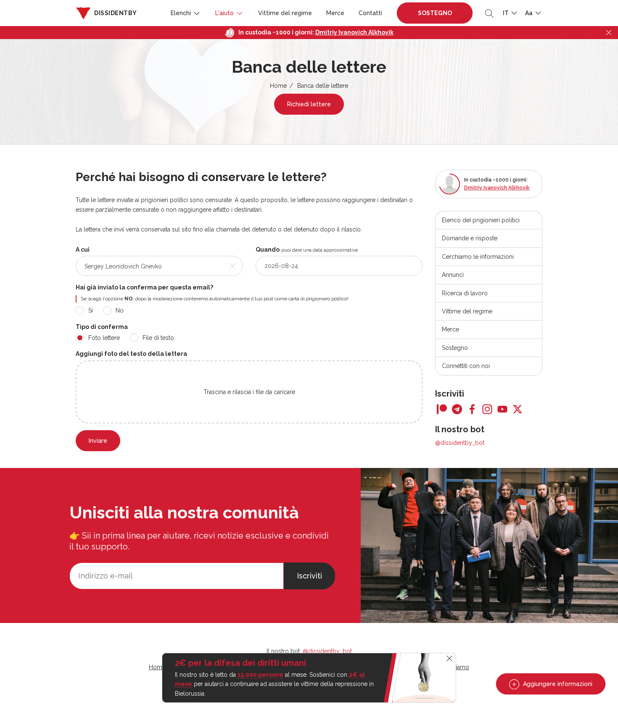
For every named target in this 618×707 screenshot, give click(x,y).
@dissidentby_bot (459, 442)
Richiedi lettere (309, 104)
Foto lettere (104, 337)
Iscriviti (309, 575)
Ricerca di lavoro (465, 293)
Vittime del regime (285, 13)
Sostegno (435, 13)
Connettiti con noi (466, 366)
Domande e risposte (469, 238)
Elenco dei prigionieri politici (481, 220)
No (120, 310)
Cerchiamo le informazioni (478, 256)
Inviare (98, 440)
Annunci (453, 274)
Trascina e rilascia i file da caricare (249, 392)
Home (278, 85)
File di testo (158, 337)
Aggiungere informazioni (556, 684)
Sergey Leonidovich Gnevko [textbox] (123, 266)
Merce (335, 13)
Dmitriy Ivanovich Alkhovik (354, 32)
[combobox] (159, 266)
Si (90, 310)
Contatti (370, 13)
